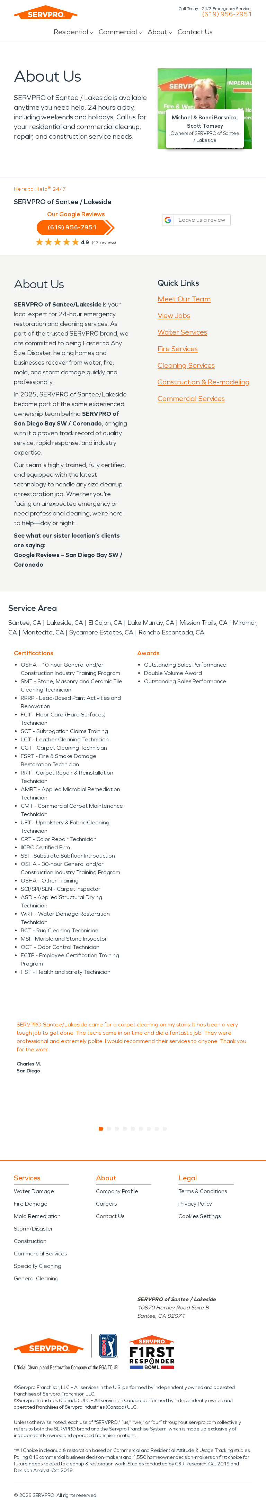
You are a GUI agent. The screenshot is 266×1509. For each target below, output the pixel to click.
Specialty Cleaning (37, 1266)
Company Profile (117, 1191)
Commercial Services (191, 398)
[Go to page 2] (109, 1129)
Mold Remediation (37, 1216)
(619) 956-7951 (227, 14)
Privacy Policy (195, 1203)
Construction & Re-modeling (204, 381)
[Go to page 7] (149, 1129)
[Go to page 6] (141, 1129)
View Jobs (174, 315)
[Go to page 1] (101, 1129)
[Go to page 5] (133, 1129)
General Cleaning (36, 1278)
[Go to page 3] (117, 1129)
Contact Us (195, 32)
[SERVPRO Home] (46, 12)
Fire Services (178, 348)
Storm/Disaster (33, 1228)
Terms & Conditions (202, 1191)
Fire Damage (30, 1203)
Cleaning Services (186, 365)
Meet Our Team (184, 298)
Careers (106, 1203)
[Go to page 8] (157, 1129)
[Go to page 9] (165, 1129)
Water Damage (34, 1191)
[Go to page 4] (125, 1129)
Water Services (182, 332)
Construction (30, 1241)
